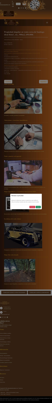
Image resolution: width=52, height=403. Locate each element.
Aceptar (38, 207)
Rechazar (32, 207)
